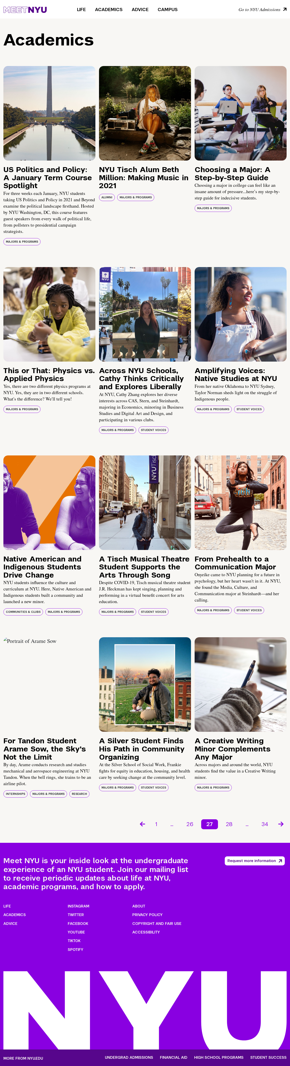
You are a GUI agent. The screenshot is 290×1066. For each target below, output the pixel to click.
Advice (140, 9)
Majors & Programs (22, 242)
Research (79, 794)
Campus (168, 9)
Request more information (251, 860)
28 (229, 824)
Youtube (76, 932)
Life (81, 9)
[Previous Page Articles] (142, 823)
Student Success (268, 1057)
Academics (109, 9)
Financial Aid (173, 1057)
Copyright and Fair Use (156, 923)
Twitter (76, 914)
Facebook (78, 923)
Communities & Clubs (23, 612)
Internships (15, 794)
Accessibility (146, 932)
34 (265, 824)
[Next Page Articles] (281, 823)
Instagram (78, 906)
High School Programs (219, 1057)
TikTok (74, 940)
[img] (49, 113)
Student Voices (153, 430)
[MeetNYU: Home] (25, 9)
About (138, 906)
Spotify (75, 949)
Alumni (107, 197)
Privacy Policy (147, 914)
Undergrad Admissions (129, 1057)
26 (189, 824)
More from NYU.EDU (23, 1058)
